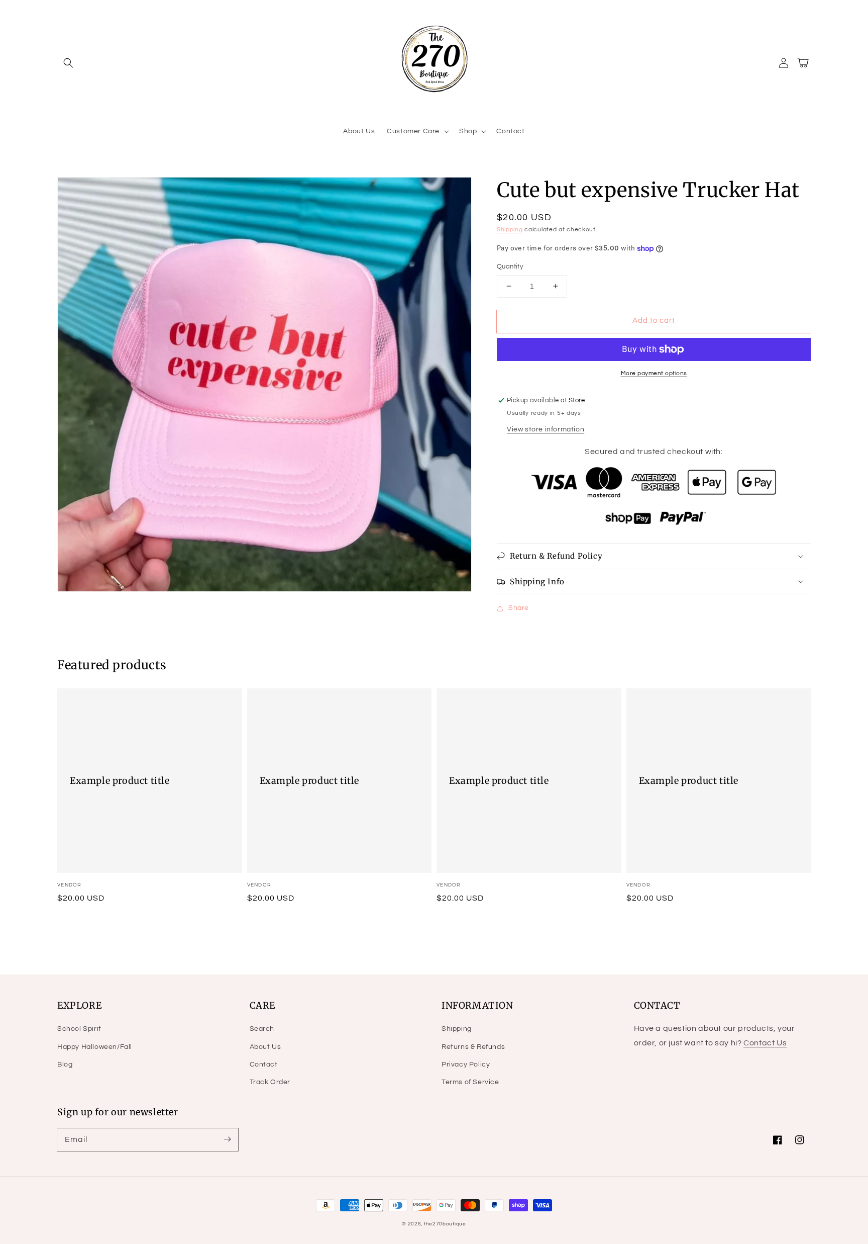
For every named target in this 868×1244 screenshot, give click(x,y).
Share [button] (518, 607)
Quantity (510, 266)
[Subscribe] (227, 1139)
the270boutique (445, 1223)
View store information (545, 429)
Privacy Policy (466, 1064)
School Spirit (79, 1028)
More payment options (654, 373)
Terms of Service (470, 1082)
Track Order (270, 1082)
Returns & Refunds (473, 1046)
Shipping (510, 229)
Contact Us (765, 1043)
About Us (265, 1046)
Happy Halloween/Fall (94, 1046)
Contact (264, 1064)
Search (262, 1028)
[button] (68, 63)
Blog (64, 1064)
